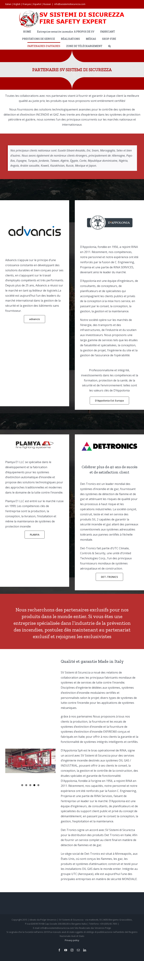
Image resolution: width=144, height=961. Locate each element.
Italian (8, 4)
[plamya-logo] (34, 443)
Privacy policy (72, 940)
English (17, 4)
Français (27, 4)
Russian (47, 4)
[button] (109, 45)
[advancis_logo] (34, 220)
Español (37, 4)
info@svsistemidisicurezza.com (69, 4)
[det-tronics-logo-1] (109, 441)
